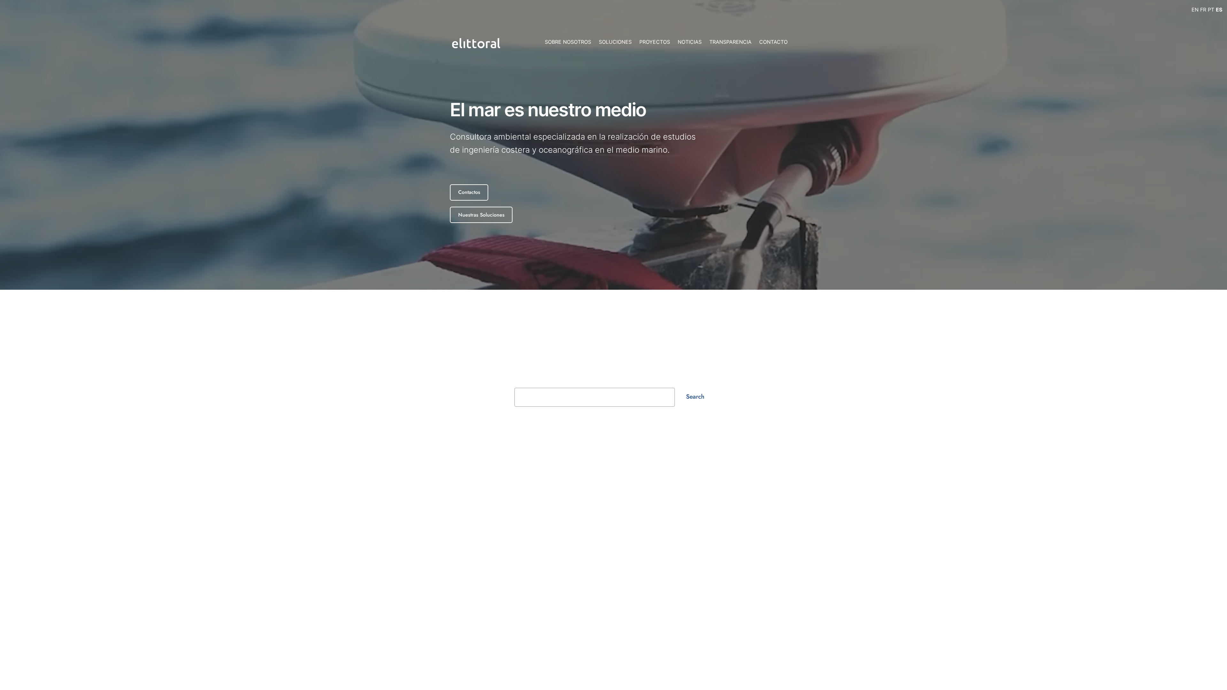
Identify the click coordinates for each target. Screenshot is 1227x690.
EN (1195, 9)
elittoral (418, 485)
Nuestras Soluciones (481, 214)
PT (1211, 9)
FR (1203, 9)
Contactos (469, 192)
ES (1219, 9)
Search (695, 396)
